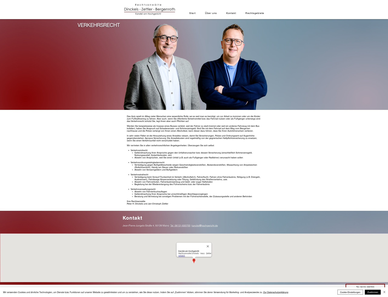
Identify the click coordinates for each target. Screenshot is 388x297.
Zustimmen (372, 292)
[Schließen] (384, 292)
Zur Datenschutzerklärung (275, 292)
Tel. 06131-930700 (180, 225)
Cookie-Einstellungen (350, 292)
